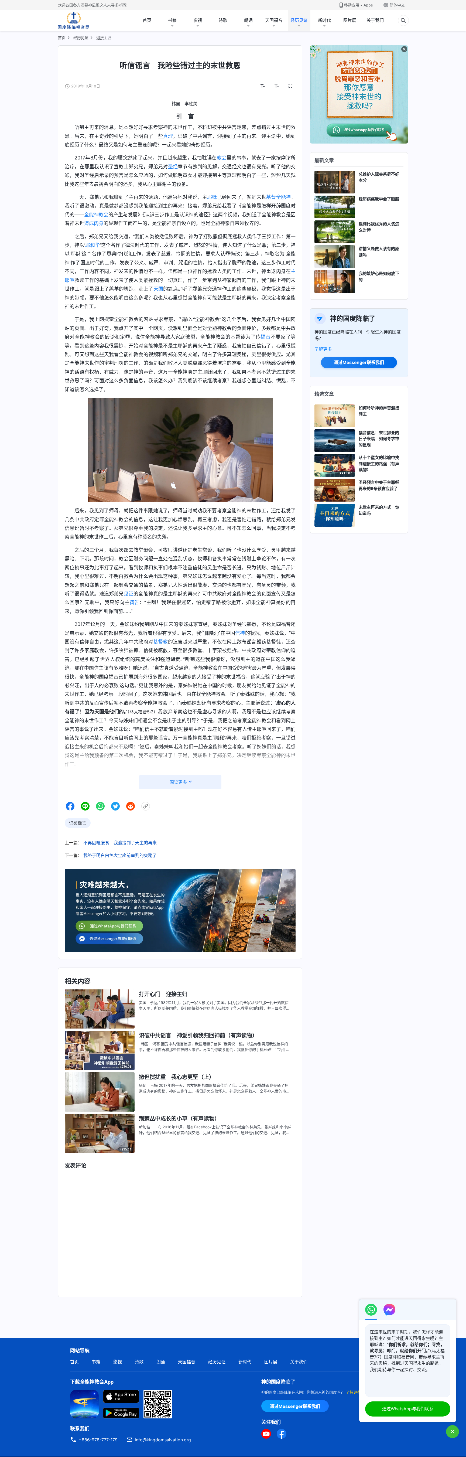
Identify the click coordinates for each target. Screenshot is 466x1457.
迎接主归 (103, 37)
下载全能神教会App (92, 1382)
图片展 (349, 20)
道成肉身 (94, 223)
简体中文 (397, 5)
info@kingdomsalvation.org (163, 1439)
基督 (271, 197)
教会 (222, 158)
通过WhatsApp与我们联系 (407, 1408)
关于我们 (375, 20)
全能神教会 (96, 214)
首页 (147, 20)
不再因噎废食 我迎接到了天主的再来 (120, 842)
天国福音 (273, 20)
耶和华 (92, 245)
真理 (168, 136)
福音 (265, 337)
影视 (197, 20)
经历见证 (299, 20)
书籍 (172, 20)
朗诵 (248, 20)
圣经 (173, 166)
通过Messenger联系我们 (359, 362)
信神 (240, 633)
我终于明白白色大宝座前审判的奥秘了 (120, 855)
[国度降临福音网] (73, 20)
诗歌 (223, 20)
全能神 (283, 197)
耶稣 (212, 197)
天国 (158, 289)
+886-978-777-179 (98, 1439)
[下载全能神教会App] (84, 1403)
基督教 (160, 642)
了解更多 (323, 349)
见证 (128, 594)
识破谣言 (77, 823)
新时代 (324, 20)
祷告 (134, 602)
